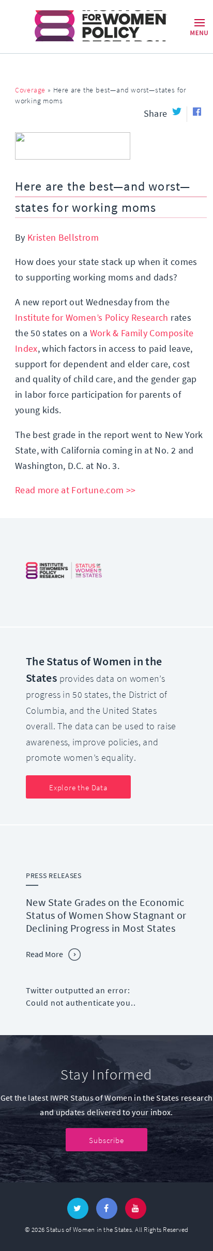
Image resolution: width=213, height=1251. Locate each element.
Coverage (30, 90)
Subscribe (106, 1140)
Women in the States (86, 25)
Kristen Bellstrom (63, 237)
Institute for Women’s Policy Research (92, 317)
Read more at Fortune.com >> (75, 490)
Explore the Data (78, 788)
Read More (44, 954)
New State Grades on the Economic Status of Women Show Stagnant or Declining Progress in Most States (106, 915)
